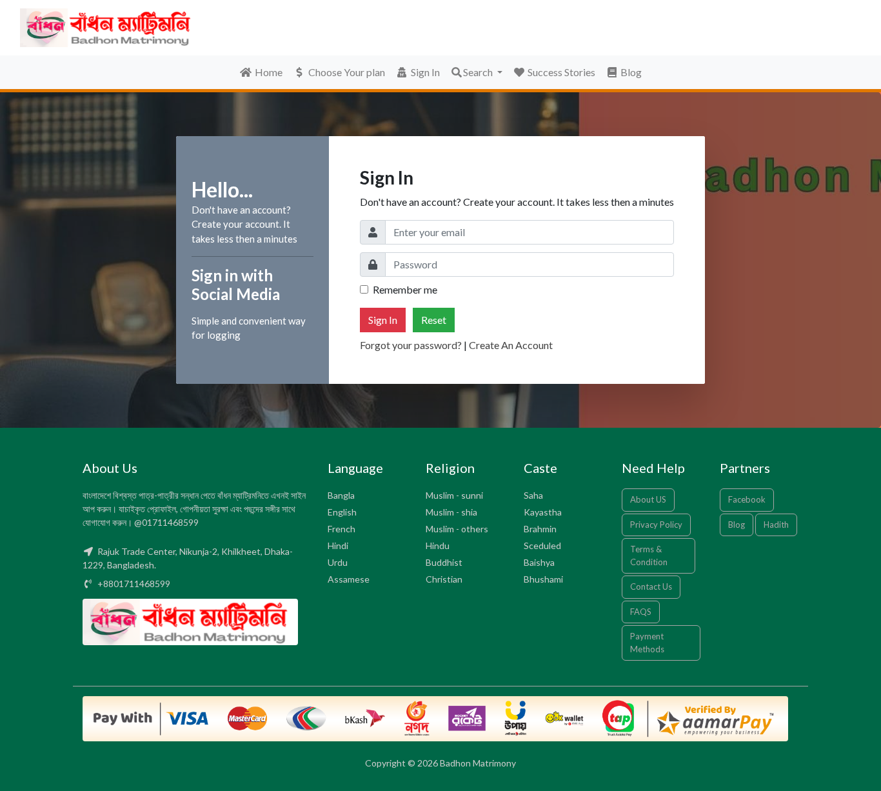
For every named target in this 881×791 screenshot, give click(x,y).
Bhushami (543, 579)
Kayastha (543, 511)
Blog (630, 72)
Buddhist (444, 562)
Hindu (438, 545)
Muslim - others (457, 528)
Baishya (539, 562)
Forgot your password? (411, 345)
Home (268, 72)
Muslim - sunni (454, 495)
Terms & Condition (649, 555)
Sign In (425, 72)
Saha (533, 495)
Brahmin (540, 528)
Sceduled (542, 545)
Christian (444, 579)
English (342, 511)
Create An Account (511, 345)
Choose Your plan (346, 72)
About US (648, 499)
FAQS (640, 611)
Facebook (747, 499)
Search (479, 72)
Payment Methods (647, 642)
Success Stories (560, 72)
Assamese (349, 579)
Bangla (341, 495)
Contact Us (651, 586)
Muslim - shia (451, 511)
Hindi (338, 545)
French (341, 528)
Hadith (776, 524)
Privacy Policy (656, 524)
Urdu (338, 562)
